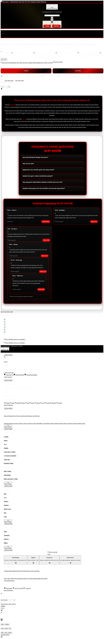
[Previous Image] (5, 59)
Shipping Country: (5, 598)
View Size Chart (5, 634)
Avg (6, 632)
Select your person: (5, 622)
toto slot (24, 119)
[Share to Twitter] (5, 320)
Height (2, 626)
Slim (2, 632)
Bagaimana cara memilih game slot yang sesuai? (38, 170)
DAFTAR (56, 26)
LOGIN (47, 26)
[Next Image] (2, 59)
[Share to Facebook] (5, 322)
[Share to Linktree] (5, 325)
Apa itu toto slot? (28, 163)
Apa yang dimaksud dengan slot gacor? (35, 157)
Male (2, 624)
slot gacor (12, 104)
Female (7, 624)
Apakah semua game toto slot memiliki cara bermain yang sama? (44, 188)
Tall (10, 628)
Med (6, 628)
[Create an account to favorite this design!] (1, 51)
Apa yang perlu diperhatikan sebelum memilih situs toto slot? (43, 182)
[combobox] (52, 15)
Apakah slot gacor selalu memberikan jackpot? (38, 176)
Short (2, 628)
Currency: (3, 602)
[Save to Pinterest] (5, 327)
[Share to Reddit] (5, 330)
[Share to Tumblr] (5, 332)
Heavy (10, 632)
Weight (2, 630)
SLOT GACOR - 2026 (7, 311)
